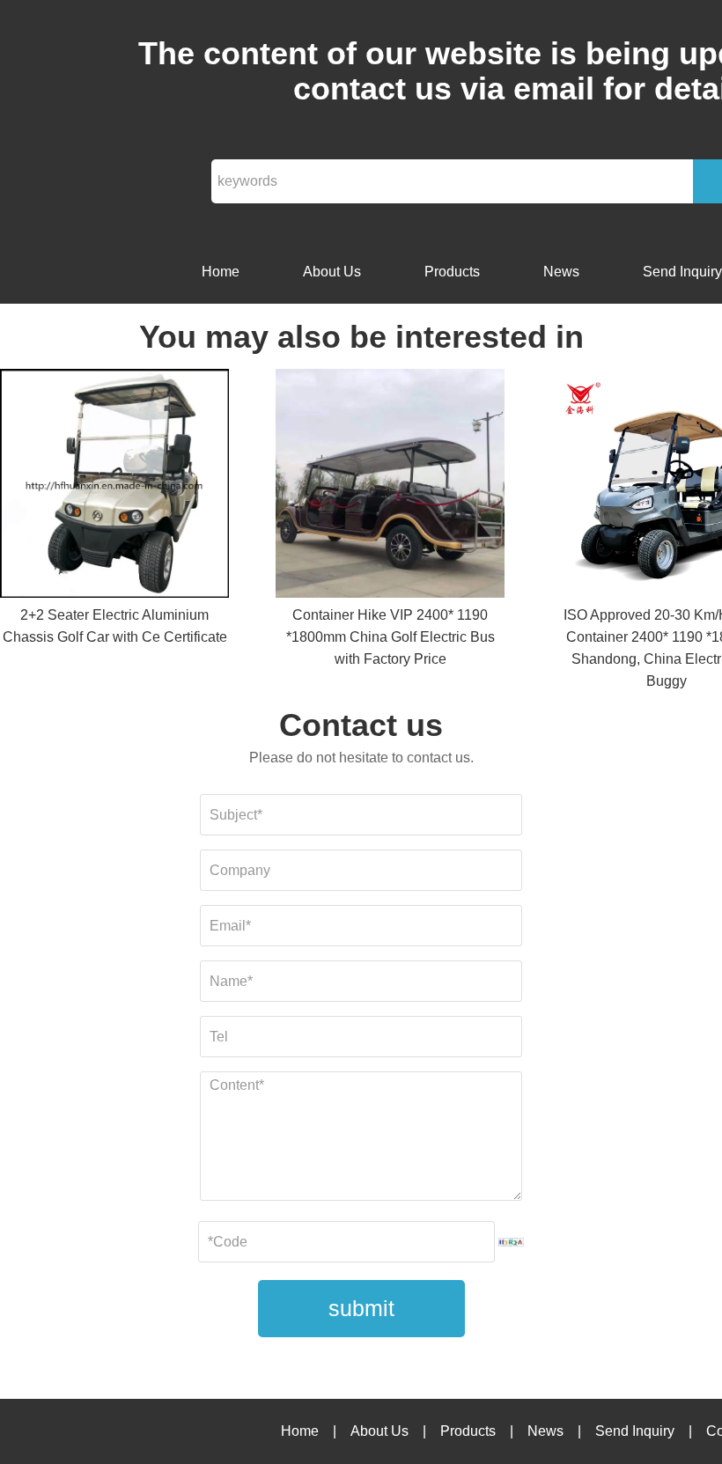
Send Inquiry (634, 1431)
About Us (332, 271)
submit (361, 1308)
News (561, 271)
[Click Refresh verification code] (511, 1242)
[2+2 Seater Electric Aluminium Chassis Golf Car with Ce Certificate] (114, 486)
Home (220, 271)
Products (452, 271)
